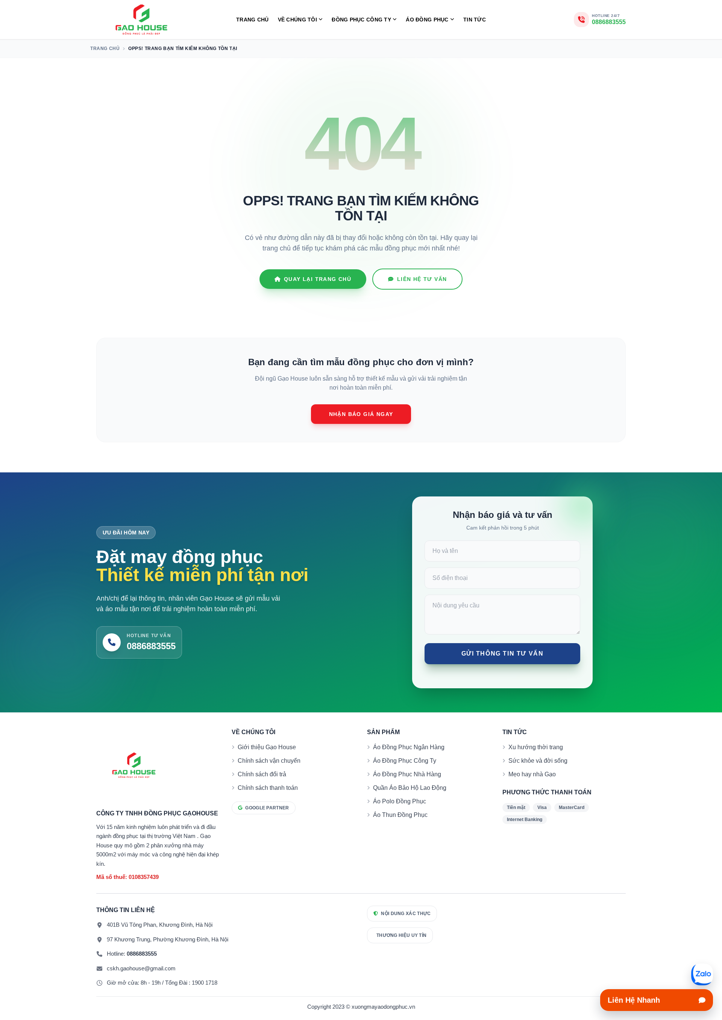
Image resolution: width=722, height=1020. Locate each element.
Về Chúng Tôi (297, 20)
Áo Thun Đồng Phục (400, 815)
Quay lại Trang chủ (317, 279)
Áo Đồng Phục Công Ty (404, 760)
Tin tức (474, 20)
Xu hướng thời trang (535, 747)
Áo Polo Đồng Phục (399, 801)
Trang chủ (252, 20)
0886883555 (142, 953)
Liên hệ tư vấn (422, 279)
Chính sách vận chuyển (269, 760)
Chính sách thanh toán (268, 788)
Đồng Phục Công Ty (361, 20)
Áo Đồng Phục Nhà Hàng (407, 774)
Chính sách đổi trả (262, 774)
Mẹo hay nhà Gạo (532, 774)
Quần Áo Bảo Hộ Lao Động (409, 788)
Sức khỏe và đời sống (537, 760)
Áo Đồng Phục (427, 20)
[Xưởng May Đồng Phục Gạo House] (141, 20)
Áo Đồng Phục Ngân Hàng (408, 747)
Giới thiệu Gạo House (267, 747)
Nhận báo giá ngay (361, 414)
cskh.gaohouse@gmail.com (141, 968)
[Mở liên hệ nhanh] (702, 974)
